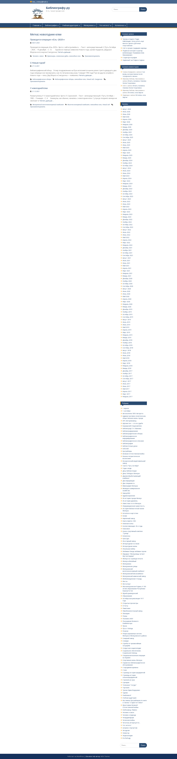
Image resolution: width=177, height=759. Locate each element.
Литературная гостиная (131, 544)
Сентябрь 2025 (128, 137)
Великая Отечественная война (133, 454)
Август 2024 (127, 168)
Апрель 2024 (127, 178)
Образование (127, 596)
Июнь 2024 (126, 173)
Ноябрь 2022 (127, 222)
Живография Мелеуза (130, 486)
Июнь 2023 (126, 204)
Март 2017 (126, 394)
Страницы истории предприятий (134, 673)
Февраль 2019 (127, 335)
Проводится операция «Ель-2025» (47, 39)
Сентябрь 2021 (128, 255)
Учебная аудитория (70, 25)
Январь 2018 (127, 368)
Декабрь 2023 (127, 189)
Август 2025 (127, 140)
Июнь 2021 (126, 263)
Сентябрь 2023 (128, 196)
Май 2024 (126, 176)
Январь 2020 (127, 307)
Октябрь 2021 (127, 253)
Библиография (51, 25)
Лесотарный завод (129, 541)
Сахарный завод (128, 638)
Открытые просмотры (130, 603)
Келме (125, 516)
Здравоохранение (129, 496)
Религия (125, 631)
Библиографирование (130, 431)
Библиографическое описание (133, 441)
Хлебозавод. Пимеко (130, 710)
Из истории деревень (130, 501)
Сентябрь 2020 (128, 286)
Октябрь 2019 (127, 314)
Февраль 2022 (127, 245)
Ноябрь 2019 (127, 312)
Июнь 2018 (126, 355)
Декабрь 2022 (127, 219)
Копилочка (119, 25)
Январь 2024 (127, 186)
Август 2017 (127, 381)
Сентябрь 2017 (128, 379)
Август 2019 (127, 320)
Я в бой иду (126, 738)
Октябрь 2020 (127, 284)
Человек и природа (129, 715)
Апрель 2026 (127, 119)
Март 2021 (126, 271)
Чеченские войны (129, 720)
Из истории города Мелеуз (132, 498)
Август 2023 (127, 199)
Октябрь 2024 (127, 166)
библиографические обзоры (64, 79)
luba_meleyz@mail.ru (40, 2)
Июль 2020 (126, 291)
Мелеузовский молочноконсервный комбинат (48, 105)
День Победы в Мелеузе (131, 473)
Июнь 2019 (126, 325)
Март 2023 (126, 212)
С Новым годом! (37, 62)
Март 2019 (126, 332)
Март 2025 (126, 153)
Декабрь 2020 (127, 278)
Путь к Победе (128, 628)
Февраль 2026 (127, 124)
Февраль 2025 (127, 155)
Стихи (125, 670)
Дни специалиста (128, 483)
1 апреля (126, 408)
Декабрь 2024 (127, 160)
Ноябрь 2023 (127, 191)
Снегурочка (98, 79)
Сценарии (126, 682)
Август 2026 (127, 109)
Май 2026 (126, 117)
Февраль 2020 (127, 304)
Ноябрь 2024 (127, 163)
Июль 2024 (126, 171)
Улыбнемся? (127, 695)
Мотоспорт (127, 584)
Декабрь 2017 (127, 371)
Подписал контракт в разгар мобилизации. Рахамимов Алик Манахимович (133, 53)
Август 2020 (127, 289)
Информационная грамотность (134, 506)
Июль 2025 (126, 142)
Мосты (125, 581)
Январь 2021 (127, 276)
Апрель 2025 (127, 150)
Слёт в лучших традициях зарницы (135, 48)
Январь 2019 (127, 337)
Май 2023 (126, 207)
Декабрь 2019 (127, 309)
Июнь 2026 (126, 114)
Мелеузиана (89, 25)
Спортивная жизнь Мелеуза (132, 660)
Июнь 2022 (126, 235)
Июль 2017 (126, 384)
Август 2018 (127, 350)
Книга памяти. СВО (129, 521)
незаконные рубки (62, 56)
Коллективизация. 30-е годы (132, 526)
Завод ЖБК (126, 493)
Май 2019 (126, 327)
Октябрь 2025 (127, 135)
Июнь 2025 (126, 145)
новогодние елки (75, 56)
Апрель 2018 (127, 361)
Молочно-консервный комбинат (79, 105)
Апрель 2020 (127, 299)
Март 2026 (126, 122)
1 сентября (126, 411)
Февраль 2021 (127, 273)
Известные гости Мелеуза (132, 503)
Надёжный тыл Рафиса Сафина (133, 60)
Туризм (125, 693)
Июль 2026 (126, 112)
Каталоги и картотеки (130, 513)
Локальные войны (129, 549)
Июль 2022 (126, 232)
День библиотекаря (130, 471)
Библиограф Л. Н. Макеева (132, 428)
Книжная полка (128, 524)
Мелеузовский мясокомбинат (133, 574)
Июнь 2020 (126, 294)
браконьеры (51, 56)
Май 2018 (126, 358)
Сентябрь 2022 (128, 227)
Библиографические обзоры (42, 79)
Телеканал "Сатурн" (130, 685)
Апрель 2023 (127, 209)
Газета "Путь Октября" (131, 466)
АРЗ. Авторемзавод (129, 421)
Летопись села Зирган (135, 93)
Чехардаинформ (128, 718)
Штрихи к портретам (130, 728)
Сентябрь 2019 (128, 317)
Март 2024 (126, 181)
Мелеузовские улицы (130, 566)
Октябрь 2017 (127, 376)
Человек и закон (38, 56)
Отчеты (125, 606)
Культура (126, 539)
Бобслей (126, 449)
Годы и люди (127, 468)
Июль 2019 (126, 322)
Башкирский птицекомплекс (132, 426)
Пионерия (126, 613)
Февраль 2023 (127, 214)
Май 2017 (126, 389)
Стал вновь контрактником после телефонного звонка (134, 74)
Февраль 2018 (127, 366)
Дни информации (128, 481)
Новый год (90, 79)
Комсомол (126, 529)
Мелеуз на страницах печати (133, 559)
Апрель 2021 (127, 268)
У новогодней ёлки (39, 88)
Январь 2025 (127, 158)
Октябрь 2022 (127, 225)
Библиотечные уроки (130, 446)
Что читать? (104, 25)
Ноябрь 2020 (127, 281)
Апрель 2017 (127, 391)
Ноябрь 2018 (127, 343)
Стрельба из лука (129, 680)
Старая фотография (130, 58)
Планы (125, 616)
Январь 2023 (127, 217)
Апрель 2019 (127, 330)
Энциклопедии (128, 736)
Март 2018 (126, 363)
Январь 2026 (127, 127)
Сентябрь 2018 (128, 348)
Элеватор (126, 733)
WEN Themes (105, 756)
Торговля (126, 688)
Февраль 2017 (127, 397)
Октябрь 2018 (127, 345)
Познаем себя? (128, 619)
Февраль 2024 (127, 183)
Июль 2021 (126, 260)
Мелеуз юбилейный (129, 561)
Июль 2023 (126, 201)
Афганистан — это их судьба (133, 423)
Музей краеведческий (130, 593)
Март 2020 (126, 302)
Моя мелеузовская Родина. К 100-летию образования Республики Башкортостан (134, 588)
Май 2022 (126, 237)
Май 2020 (126, 296)
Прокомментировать (92, 56)
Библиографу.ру (58, 8)
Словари (126, 641)
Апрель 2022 (127, 240)
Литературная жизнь (130, 546)
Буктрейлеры (127, 451)
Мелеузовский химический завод (134, 576)
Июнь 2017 (126, 386)
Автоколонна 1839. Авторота (133, 413)
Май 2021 (126, 266)
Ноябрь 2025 (127, 132)
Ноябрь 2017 (127, 373)
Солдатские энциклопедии (132, 648)
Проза (125, 626)
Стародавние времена (130, 667)
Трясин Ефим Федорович (131, 690)
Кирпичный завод (129, 518)
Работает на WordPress (75, 756)
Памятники (126, 608)
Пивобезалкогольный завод (132, 611)
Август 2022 (127, 230)
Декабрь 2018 (127, 340)
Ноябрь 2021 (127, 250)
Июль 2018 (126, 353)
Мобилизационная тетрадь (132, 579)
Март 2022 (126, 243)
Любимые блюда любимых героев (134, 551)
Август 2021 (127, 258)
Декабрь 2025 (127, 130)
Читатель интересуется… (131, 723)
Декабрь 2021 (127, 248)
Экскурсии (126, 730)
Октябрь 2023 (127, 194)
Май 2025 (126, 148)
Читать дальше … (65, 52)
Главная (36, 25)
